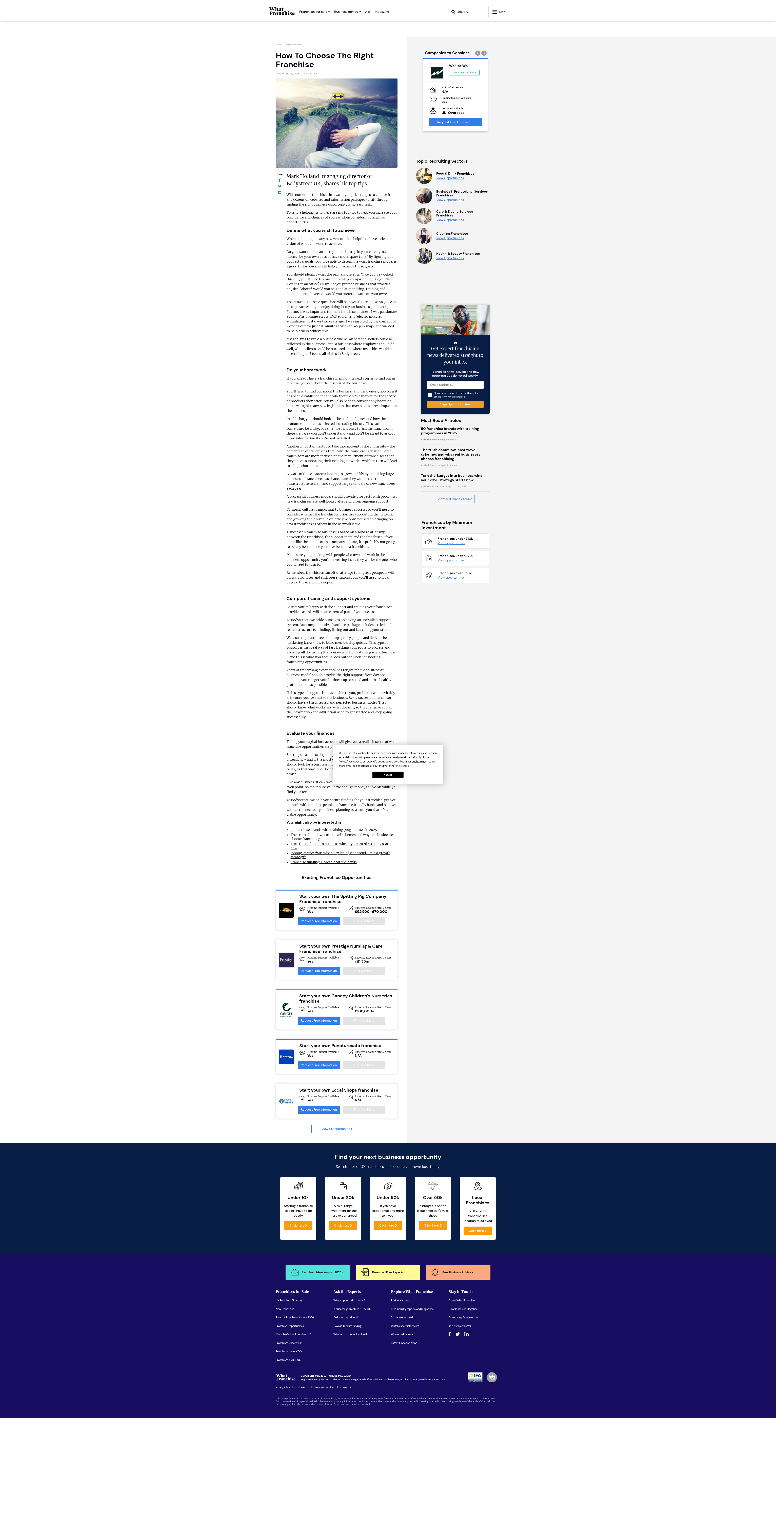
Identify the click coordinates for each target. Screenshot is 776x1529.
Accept (388, 774)
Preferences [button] (402, 765)
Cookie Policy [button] (419, 761)
